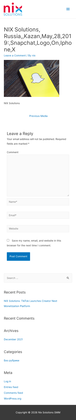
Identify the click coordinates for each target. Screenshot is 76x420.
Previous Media (38, 115)
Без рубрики (11, 360)
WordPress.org (12, 398)
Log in (7, 381)
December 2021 (13, 339)
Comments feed (13, 392)
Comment (12, 152)
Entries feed (11, 387)
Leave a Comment (15, 55)
